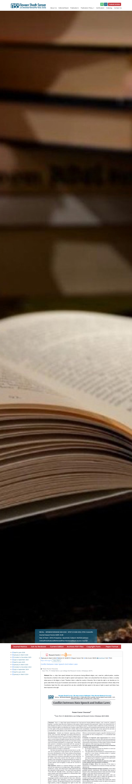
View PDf (56, 661)
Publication (74, 8)
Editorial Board (63, 8)
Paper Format (112, 647)
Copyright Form (93, 647)
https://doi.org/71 (46, 660)
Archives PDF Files (75, 647)
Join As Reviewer (38, 647)
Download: (101, 658)
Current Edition (57, 647)
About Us (53, 8)
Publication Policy (87, 8)
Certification (100, 8)
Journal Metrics (20, 647)
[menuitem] (53, 8)
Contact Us (118, 8)
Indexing (109, 8)
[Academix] (28, 4)
